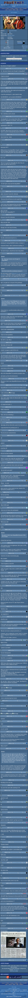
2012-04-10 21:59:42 (15, 524)
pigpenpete (23, 320)
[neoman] (26, 445)
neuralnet (24, 566)
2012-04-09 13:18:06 (17, 390)
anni (25, 572)
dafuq (24, 721)
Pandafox (24, 128)
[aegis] (26, 370)
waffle (24, 621)
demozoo (25, 47)
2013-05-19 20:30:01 (16, 772)
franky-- (24, 497)
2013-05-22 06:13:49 (14, 790)
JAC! (25, 542)
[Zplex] (26, 166)
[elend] (26, 695)
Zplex (24, 166)
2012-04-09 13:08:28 (16, 385)
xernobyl (24, 360)
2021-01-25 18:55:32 (17, 923)
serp (25, 785)
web (24, 15)
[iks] (26, 842)
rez (25, 248)
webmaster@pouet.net (21, 993)
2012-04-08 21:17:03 (16, 342)
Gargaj (24, 196)
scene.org (2, 991)
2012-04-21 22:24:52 (12, 700)
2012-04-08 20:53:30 (16, 332)
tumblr (17, 60)
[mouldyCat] (26, 529)
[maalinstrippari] (26, 492)
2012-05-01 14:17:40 (16, 716)
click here (16, 969)
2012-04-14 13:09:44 (18, 650)
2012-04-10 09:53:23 (16, 445)
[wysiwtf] (26, 667)
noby (25, 660)
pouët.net (3, 990)
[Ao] (26, 780)
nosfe (24, 435)
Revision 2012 (11, 35)
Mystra (24, 144)
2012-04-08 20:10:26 (15, 320)
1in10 (25, 807)
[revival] (26, 134)
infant (24, 502)
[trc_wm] (26, 645)
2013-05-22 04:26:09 (18, 780)
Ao (25, 780)
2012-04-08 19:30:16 (18, 314)
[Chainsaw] (26, 401)
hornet (24, 390)
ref (25, 378)
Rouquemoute (23, 235)
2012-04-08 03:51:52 (18, 78)
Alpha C (24, 422)
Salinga (24, 181)
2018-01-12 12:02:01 (17, 862)
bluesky (21, 60)
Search (10, 9)
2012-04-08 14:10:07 (17, 253)
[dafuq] (26, 721)
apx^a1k (24, 214)
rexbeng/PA (23, 240)
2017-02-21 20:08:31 (17, 822)
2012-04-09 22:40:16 (18, 430)
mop (25, 928)
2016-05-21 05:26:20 (16, 817)
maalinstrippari (23, 492)
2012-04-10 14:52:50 (13, 472)
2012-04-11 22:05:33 (16, 579)
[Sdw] (26, 160)
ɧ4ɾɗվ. (24, 862)
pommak (24, 116)
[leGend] (26, 731)
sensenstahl (23, 690)
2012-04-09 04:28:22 (16, 360)
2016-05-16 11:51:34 (17, 812)
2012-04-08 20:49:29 (16, 327)
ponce (24, 253)
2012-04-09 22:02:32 (16, 417)
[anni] (26, 572)
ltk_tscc (24, 332)
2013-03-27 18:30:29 (16, 748)
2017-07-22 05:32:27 (16, 857)
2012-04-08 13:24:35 (18, 248)
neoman (24, 445)
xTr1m (24, 801)
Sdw (25, 160)
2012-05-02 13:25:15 (17, 721)
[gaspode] (26, 342)
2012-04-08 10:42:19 (16, 155)
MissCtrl (24, 678)
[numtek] (26, 417)
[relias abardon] (26, 395)
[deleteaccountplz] (26, 898)
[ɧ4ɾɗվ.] (26, 862)
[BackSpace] (26, 295)
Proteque (24, 87)
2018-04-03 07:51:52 (17, 867)
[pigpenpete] (26, 320)
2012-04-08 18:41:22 (17, 290)
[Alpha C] (26, 422)
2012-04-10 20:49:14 (17, 507)
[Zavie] (26, 827)
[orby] (26, 711)
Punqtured (23, 524)
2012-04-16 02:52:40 (16, 667)
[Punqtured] (26, 524)
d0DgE (24, 640)
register (25, 979)
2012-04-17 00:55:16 (16, 678)
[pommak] (26, 116)
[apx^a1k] (26, 214)
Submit (21, 9)
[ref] (26, 378)
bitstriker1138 (23, 50)
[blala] (26, 337)
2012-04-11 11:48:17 (18, 572)
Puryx (24, 512)
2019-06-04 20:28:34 (16, 883)
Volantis (24, 918)
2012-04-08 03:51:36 (18, 73)
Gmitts (24, 99)
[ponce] (26, 253)
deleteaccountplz (22, 898)
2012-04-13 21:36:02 (16, 640)
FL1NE (24, 450)
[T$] (26, 430)
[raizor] (26, 726)
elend (25, 695)
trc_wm (24, 645)
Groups (12, 8)
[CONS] (26, 122)
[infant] (26, 502)
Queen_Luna (23, 467)
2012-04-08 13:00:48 (16, 230)
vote (12, 4)
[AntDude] (26, 817)
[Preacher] (26, 191)
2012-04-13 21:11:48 (18, 628)
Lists (6, 9)
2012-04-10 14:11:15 (17, 462)
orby (25, 711)
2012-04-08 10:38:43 (16, 144)
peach (24, 285)
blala (25, 337)
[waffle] (26, 621)
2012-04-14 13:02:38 (16, 645)
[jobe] (26, 628)
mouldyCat (23, 529)
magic (24, 480)
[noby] (26, 660)
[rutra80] (26, 893)
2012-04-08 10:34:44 (15, 139)
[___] (26, 73)
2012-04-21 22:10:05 (17, 695)
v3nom (24, 219)
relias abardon (23, 395)
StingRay (24, 585)
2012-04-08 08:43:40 (16, 116)
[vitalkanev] (26, 888)
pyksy (24, 186)
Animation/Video (12, 30)
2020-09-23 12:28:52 (16, 918)
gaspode (24, 342)
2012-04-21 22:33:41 (16, 705)
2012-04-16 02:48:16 (17, 660)
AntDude (24, 817)
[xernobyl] (26, 360)
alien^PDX (23, 139)
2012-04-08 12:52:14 (16, 219)
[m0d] (26, 365)
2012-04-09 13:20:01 (13, 395)
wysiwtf (24, 667)
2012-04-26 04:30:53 (18, 711)
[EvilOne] (26, 883)
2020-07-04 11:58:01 (16, 903)
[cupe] (26, 812)
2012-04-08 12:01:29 (17, 186)
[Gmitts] (26, 99)
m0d (25, 365)
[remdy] (26, 867)
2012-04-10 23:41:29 (15, 529)
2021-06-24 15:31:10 (18, 960)
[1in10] (26, 807)
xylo (25, 208)
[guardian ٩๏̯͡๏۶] (26, 878)
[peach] (26, 285)
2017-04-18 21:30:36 (17, 827)
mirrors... (25, 48)
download (24, 45)
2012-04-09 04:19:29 (16, 352)
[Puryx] (26, 512)
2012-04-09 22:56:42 (18, 440)
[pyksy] (26, 186)
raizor (24, 726)
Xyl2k (24, 923)
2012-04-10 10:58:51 (16, 450)
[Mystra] (26, 144)
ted (25, 650)
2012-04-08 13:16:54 (14, 240)
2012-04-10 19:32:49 (17, 502)
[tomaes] (26, 111)
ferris (25, 795)
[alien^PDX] (26, 139)
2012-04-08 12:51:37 (18, 208)
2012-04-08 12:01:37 (15, 191)
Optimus (24, 155)
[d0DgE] (26, 640)
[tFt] (26, 553)
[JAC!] (26, 542)
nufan (24, 347)
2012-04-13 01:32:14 (16, 606)
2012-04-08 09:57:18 (17, 122)
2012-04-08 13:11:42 (13, 235)
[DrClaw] (26, 579)
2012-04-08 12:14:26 (17, 201)
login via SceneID (16, 977)
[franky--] (26, 497)
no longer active (22, 872)
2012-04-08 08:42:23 (16, 111)
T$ (25, 430)
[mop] (26, 928)
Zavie (24, 827)
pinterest (14, 60)
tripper (24, 616)
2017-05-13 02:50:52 (18, 842)
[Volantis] (26, 918)
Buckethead (23, 790)
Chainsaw (24, 401)
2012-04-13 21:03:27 (17, 621)
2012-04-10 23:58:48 (17, 542)
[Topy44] (26, 606)
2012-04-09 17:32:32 (17, 412)
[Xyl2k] (26, 923)
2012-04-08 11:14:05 (18, 160)
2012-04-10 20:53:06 (17, 512)
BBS (14, 9)
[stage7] (26, 352)
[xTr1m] (26, 801)
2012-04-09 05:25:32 (18, 365)
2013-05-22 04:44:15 (18, 785)
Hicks (24, 507)
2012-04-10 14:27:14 (14, 467)
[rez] (26, 248)
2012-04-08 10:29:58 (17, 134)
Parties (16, 8)
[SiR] (26, 440)
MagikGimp (23, 852)
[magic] (26, 480)
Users (20, 8)
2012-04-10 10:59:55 (17, 456)
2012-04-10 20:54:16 (17, 519)
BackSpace (23, 295)
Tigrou (24, 290)
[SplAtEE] (26, 748)
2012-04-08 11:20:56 (17, 166)
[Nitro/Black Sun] (26, 847)
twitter (10, 60)
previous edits (14, 971)
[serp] (26, 785)
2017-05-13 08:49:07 (13, 847)
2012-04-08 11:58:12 (16, 181)
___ (25, 73)
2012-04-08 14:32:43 (13, 278)
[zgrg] (26, 655)
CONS (24, 122)
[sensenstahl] (26, 690)
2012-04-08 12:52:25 (16, 225)
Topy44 (24, 606)
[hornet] (26, 390)
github (14, 995)
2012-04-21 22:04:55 (14, 690)
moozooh (24, 68)
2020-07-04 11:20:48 (12, 898)
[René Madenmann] (26, 280)
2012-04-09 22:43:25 (17, 435)
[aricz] (26, 412)
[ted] (26, 650)
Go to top (14, 987)
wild (9, 32)
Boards (25, 8)
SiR (25, 440)
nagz (25, 822)
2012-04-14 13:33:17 (18, 655)
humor (2, 703)
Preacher (24, 191)
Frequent (24, 611)
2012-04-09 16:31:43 (15, 401)
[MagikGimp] (26, 852)
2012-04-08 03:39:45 (15, 68)
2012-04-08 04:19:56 (15, 87)
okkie (25, 201)
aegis (25, 370)
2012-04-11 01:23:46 (15, 561)
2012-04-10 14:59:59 (17, 480)
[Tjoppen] (26, 230)
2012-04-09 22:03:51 (16, 422)
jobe (25, 628)
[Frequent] (26, 611)
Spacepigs (19, 15)
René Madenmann (23, 278)
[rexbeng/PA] (26, 240)
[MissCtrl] (26, 678)
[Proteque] (26, 87)
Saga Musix (23, 472)
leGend (24, 731)
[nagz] (26, 822)
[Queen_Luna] (26, 467)
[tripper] (26, 616)
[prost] (26, 456)
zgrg (25, 655)
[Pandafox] (26, 128)
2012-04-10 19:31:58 (16, 497)
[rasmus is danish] (26, 700)
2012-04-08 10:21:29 (15, 128)
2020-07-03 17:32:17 (16, 893)
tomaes (24, 111)
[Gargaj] (26, 196)
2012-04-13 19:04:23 (16, 611)
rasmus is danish (22, 700)
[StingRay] (26, 585)
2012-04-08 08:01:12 (16, 99)
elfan (25, 462)
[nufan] (26, 347)
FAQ (17, 9)
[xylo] (26, 208)
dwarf (25, 519)
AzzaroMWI (23, 485)
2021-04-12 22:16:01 (18, 928)
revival (24, 134)
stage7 (24, 352)
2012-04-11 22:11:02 (16, 585)
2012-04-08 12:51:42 (16, 214)
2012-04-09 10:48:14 (18, 378)
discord (26, 991)
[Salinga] (26, 181)
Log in (3, 8)
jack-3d (24, 590)
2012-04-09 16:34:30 (15, 407)
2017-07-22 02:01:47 (14, 852)
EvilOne (24, 883)
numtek (24, 417)
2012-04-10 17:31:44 (13, 492)
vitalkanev (23, 888)
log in (21, 979)
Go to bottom (14, 12)
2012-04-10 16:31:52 (14, 485)
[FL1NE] (26, 450)
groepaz (24, 772)
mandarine (19, 990)
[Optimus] (26, 155)
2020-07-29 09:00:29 (16, 912)
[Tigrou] (26, 290)
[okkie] (26, 201)
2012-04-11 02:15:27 (15, 566)
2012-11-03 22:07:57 (18, 743)
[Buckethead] (26, 790)
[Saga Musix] (26, 472)
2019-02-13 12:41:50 (13, 878)
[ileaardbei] (26, 561)
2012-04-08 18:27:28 (17, 285)
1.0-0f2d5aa (8, 990)
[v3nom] (26, 219)
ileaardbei (24, 561)
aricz (25, 412)
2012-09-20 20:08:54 (16, 731)
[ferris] (26, 795)
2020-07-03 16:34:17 (15, 888)
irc (14, 992)
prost (25, 456)
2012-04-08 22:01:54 (17, 347)
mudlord (24, 857)
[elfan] (26, 462)
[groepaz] (26, 772)
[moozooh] (26, 68)
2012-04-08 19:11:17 (14, 295)
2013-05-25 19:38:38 (17, 795)
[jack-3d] (26, 590)
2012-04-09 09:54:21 (17, 370)
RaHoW (24, 327)
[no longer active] (26, 872)
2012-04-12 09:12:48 (16, 590)
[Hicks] (26, 507)
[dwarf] (26, 519)
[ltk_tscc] (26, 332)
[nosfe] (26, 435)
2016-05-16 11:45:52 (17, 807)
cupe (25, 812)
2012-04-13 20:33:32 (17, 616)
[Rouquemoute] (26, 235)
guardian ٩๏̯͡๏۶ (22, 878)
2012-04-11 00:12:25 (18, 553)
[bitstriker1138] (27, 50)
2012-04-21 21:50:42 (13, 685)
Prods (7, 8)
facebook (6, 60)
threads (25, 60)
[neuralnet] (26, 566)
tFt (25, 553)
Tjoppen (24, 230)
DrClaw (24, 579)
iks (25, 842)
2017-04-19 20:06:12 (16, 836)
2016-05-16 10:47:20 (17, 801)
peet (8, 4)
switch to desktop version (14, 988)
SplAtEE (24, 748)
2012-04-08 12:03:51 (17, 196)
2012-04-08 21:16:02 (17, 337)
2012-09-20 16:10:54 (17, 726)
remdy (24, 867)
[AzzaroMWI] (26, 485)
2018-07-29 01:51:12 (13, 872)
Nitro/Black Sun (22, 847)
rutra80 (24, 893)
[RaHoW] (26, 327)
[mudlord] (26, 857)
